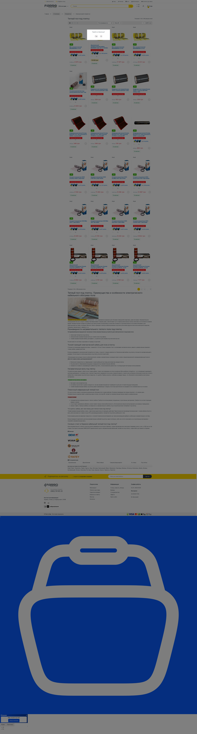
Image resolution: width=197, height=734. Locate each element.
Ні (101, 36)
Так (96, 36)
